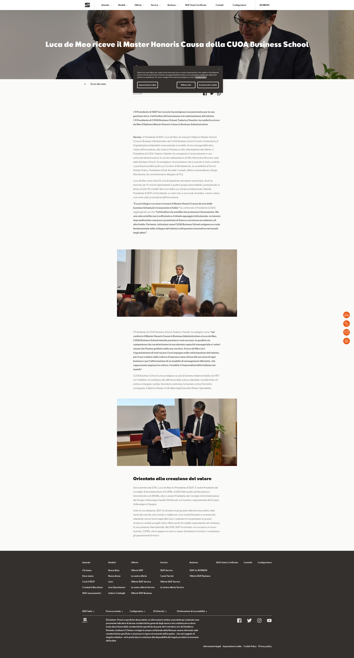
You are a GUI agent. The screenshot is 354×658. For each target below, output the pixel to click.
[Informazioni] (346, 332)
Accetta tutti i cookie (208, 85)
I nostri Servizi (167, 576)
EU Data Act (158, 611)
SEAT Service (166, 570)
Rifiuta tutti (186, 85)
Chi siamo (87, 570)
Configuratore (239, 5)
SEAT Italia (87, 611)
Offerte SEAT (137, 570)
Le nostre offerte (139, 576)
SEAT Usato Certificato (195, 5)
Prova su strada (113, 611)
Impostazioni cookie (147, 85)
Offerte (138, 5)
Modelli (121, 5)
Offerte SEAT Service (141, 581)
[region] (178, 79)
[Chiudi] (219, 69)
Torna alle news (98, 84)
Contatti (219, 5)
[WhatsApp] (346, 341)
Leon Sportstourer (116, 587)
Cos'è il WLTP (88, 581)
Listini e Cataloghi (116, 593)
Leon (110, 581)
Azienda (105, 5)
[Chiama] (346, 323)
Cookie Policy (250, 646)
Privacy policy (265, 646)
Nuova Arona (114, 576)
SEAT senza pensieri (91, 593)
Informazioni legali (212, 646)
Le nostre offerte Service (143, 587)
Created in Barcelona (92, 587)
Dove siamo (88, 576)
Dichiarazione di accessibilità (189, 611)
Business (172, 5)
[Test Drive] (346, 315)
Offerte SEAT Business (141, 593)
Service (154, 5)
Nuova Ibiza (113, 570)
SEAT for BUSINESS (198, 570)
